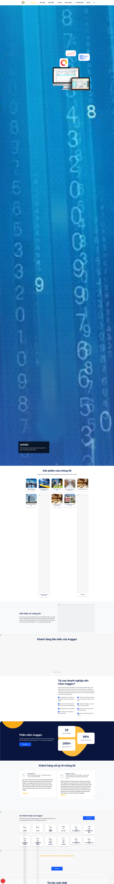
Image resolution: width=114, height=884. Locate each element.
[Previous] (4, 236)
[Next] (110, 236)
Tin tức (60, 2)
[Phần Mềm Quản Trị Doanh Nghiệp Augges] (23, 2)
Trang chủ (33, 2)
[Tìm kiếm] (94, 2)
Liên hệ (88, 2)
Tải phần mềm (79, 2)
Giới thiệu (42, 2)
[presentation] (19, 796)
